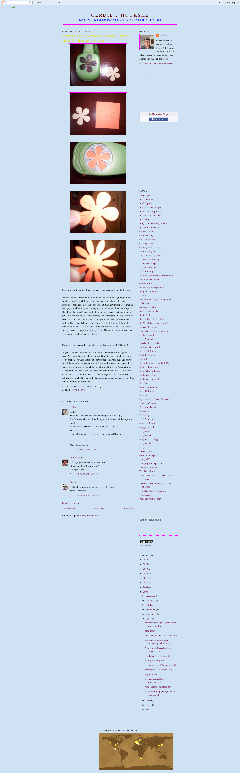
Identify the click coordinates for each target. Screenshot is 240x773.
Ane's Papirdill (146, 203)
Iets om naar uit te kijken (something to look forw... (158, 641)
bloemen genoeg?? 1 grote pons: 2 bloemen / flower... (161, 624)
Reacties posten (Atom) (88, 515)
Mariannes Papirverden (150, 379)
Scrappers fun (145, 443)
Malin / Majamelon (148, 367)
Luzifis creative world (149, 347)
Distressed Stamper (148, 263)
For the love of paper (149, 279)
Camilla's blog (146, 235)
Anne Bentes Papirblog (150, 211)
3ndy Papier (145, 195)
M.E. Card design (147, 351)
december (150, 595)
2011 (145, 578)
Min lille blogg (146, 391)
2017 (145, 559)
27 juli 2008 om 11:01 (84, 449)
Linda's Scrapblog (147, 335)
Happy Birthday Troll (155, 660)
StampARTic (145, 459)
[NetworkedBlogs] (158, 114)
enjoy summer (151, 674)
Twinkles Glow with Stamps (152, 490)
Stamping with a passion (151, 463)
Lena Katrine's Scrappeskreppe (153, 330)
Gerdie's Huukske (120, 15)
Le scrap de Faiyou (148, 326)
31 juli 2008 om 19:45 (84, 495)
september (151, 609)
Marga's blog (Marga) (149, 371)
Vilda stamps (145, 494)
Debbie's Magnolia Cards (151, 251)
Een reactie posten (70, 503)
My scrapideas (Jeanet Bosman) (154, 399)
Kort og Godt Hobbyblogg (151, 319)
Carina (73, 407)
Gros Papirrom (146, 283)
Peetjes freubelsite (148, 407)
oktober (150, 604)
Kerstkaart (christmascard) (157, 655)
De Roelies (75, 457)
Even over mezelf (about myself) (160, 665)
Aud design (144, 219)
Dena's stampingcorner (150, 255)
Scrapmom (144, 431)
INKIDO (143, 295)
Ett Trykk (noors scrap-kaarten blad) (156, 275)
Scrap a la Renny (147, 423)
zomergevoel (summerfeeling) (159, 669)
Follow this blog (158, 119)
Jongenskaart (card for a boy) (158, 686)
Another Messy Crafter (150, 215)
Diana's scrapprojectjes (150, 259)
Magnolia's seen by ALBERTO (154, 363)
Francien (74, 482)
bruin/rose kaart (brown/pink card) (161, 635)
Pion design (145, 411)
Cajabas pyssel (146, 231)
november (151, 600)
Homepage (99, 508)
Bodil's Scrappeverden (150, 227)
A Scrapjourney (146, 199)
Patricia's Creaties (147, 403)
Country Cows (146, 243)
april (148, 709)
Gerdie (163, 35)
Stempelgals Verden (148, 467)
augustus (150, 614)
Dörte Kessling (146, 271)
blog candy (150, 630)
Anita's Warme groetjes (150, 207)
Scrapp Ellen (145, 435)
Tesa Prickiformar (147, 471)
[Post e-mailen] (100, 387)
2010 (145, 582)
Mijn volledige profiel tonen (156, 63)
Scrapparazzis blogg (148, 439)
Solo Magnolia (146, 451)
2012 (145, 573)
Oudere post (128, 508)
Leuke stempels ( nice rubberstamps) (155, 680)
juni (148, 700)
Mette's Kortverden (148, 387)
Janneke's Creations (148, 307)
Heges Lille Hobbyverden (151, 287)
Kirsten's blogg (146, 314)
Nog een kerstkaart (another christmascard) (158, 649)
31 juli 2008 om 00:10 (84, 474)
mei (148, 705)
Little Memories (147, 339)
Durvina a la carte (147, 267)
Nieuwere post (69, 508)
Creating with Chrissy (149, 247)
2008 (145, 591)
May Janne (144, 383)
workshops (78, 390)
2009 (145, 587)
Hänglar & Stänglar (148, 291)
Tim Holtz (144, 479)
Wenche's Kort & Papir (150, 498)
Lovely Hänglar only (149, 342)
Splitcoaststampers (148, 455)
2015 (145, 564)
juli (148, 618)
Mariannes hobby (147, 375)
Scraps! (142, 447)
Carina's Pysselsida (148, 239)
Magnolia (144, 359)
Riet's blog (144, 415)
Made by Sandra (147, 355)
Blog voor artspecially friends (153, 223)
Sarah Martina (146, 419)
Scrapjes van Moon (148, 427)
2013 (145, 568)
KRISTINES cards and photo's (153, 323)
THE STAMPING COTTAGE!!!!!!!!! (156, 475)
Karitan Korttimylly (148, 310)
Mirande (143, 395)
